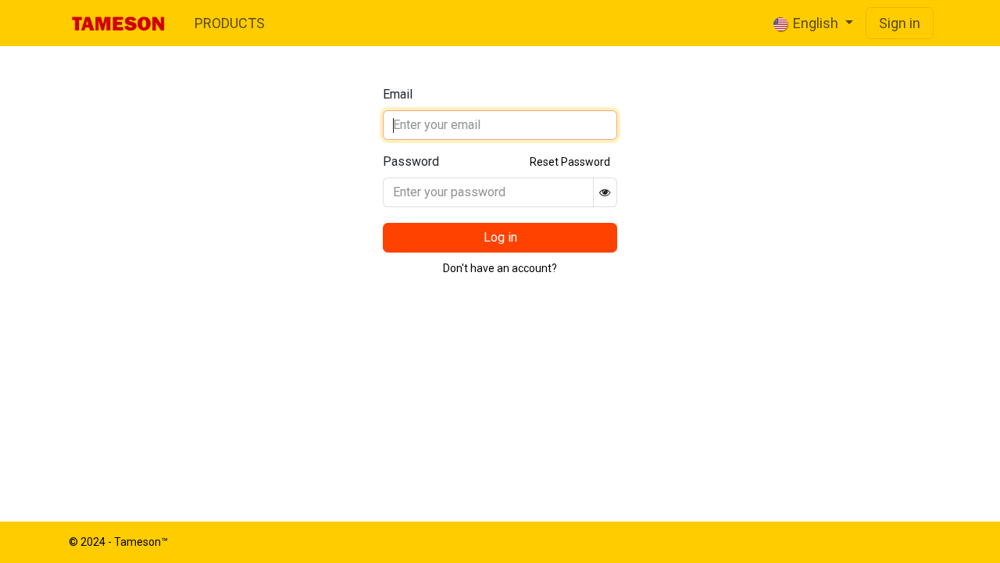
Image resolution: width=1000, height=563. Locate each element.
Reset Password (570, 162)
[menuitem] (229, 23)
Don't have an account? (500, 268)
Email (397, 94)
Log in (500, 237)
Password (411, 161)
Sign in (899, 23)
